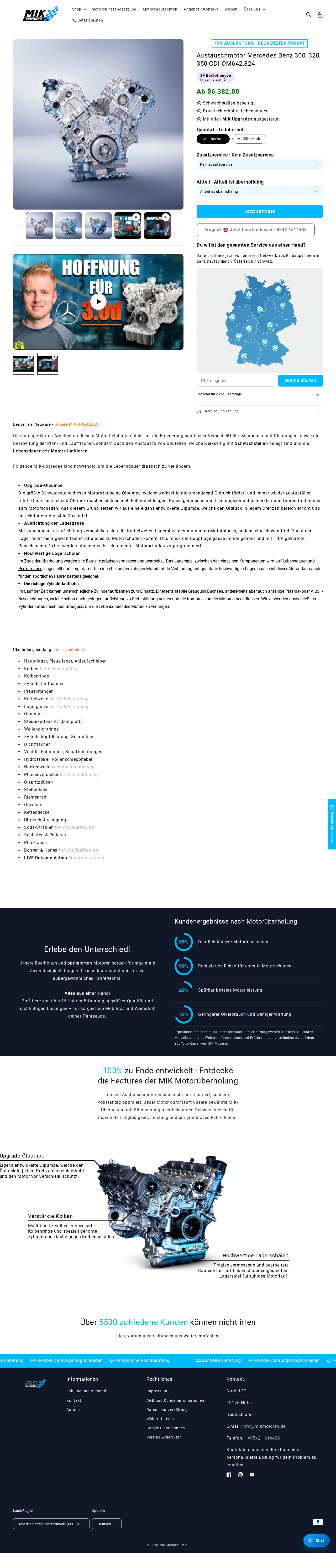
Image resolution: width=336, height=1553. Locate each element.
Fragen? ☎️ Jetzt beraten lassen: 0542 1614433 (255, 229)
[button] (308, 14)
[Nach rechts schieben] (177, 225)
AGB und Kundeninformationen (175, 1400)
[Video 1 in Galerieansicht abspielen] (127, 225)
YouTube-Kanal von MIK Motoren (201, 1043)
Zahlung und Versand (86, 1391)
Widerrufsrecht (160, 1419)
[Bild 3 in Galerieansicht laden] (98, 225)
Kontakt (73, 1400)
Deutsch (104, 1524)
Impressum (156, 1391)
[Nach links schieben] (19, 225)
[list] (98, 302)
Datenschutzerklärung (167, 1410)
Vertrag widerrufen (164, 1437)
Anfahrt (73, 1410)
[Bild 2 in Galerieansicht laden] (68, 225)
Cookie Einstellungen (165, 1428)
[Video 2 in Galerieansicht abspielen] (157, 225)
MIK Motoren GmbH (174, 1545)
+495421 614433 (262, 1438)
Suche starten (300, 380)
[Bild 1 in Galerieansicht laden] (39, 225)
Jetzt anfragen (260, 211)
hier (265, 1449)
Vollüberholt (249, 139)
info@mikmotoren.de (264, 1426)
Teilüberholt (213, 139)
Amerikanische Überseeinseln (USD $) (49, 1524)
